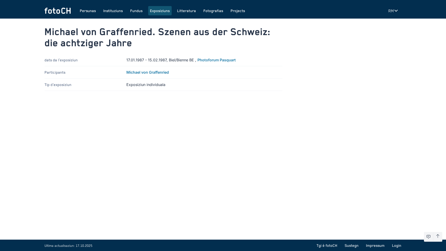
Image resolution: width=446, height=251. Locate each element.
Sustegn (352, 245)
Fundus (136, 11)
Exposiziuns (160, 11)
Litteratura (186, 11)
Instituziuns (113, 11)
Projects (238, 11)
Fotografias (213, 11)
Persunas (88, 11)
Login (396, 245)
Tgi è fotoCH (327, 245)
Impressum (375, 245)
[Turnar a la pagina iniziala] (58, 11)
